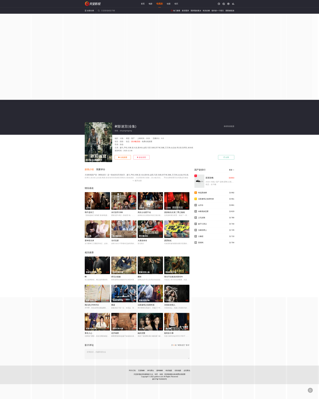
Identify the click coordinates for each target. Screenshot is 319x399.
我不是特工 (89, 212)
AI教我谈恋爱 (203, 211)
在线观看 (122, 157)
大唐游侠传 (142, 240)
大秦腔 (200, 236)
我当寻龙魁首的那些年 (173, 277)
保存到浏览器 (229, 126)
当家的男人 (202, 230)
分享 (226, 157)
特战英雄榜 (202, 193)
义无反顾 (201, 218)
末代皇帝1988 (117, 212)
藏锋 (139, 277)
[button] (90, 169)
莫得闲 (200, 243)
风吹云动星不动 (144, 212)
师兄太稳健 (116, 277)
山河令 (200, 205)
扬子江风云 (202, 224)
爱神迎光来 (89, 240)
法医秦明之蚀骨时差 (206, 199)
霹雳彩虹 (168, 240)
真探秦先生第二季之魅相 (174, 212)
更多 (231, 170)
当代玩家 (115, 240)
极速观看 (141, 157)
